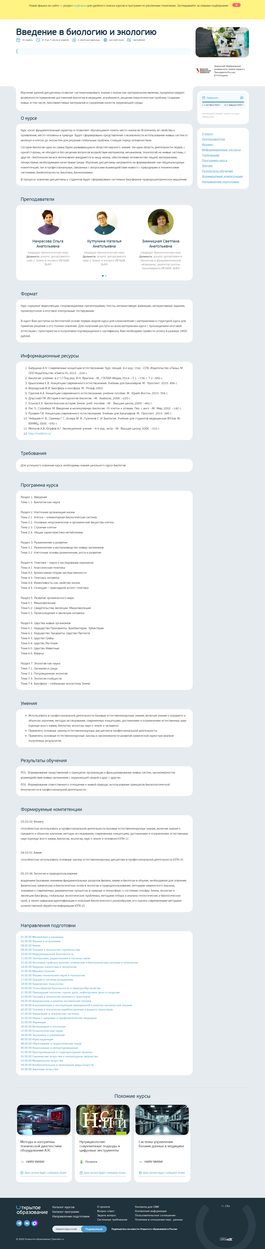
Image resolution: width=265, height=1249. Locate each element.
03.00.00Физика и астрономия (41, 941)
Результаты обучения (217, 171)
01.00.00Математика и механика (42, 937)
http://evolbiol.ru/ (40, 433)
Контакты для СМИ (147, 1206)
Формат (207, 144)
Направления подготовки (220, 182)
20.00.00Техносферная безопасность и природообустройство (61, 988)
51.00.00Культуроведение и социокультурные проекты (56, 1052)
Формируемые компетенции (222, 176)
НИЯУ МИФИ (35, 1162)
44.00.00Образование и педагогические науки (51, 1043)
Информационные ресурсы (221, 150)
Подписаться (94, 1229)
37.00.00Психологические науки (42, 1030)
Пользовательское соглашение (155, 1215)
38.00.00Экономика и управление (43, 1035)
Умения (207, 165)
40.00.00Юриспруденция (37, 1039)
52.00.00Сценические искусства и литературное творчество (59, 1056)
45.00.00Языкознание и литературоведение (49, 1048)
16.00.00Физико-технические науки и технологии (53, 975)
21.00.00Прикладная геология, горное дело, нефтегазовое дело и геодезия (70, 992)
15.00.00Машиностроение (38, 971)
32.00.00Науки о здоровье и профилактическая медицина (59, 1018)
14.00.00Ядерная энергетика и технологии (48, 967)
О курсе (207, 134)
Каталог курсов (63, 1207)
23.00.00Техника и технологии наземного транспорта (55, 996)
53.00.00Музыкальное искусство (42, 1060)
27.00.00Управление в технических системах (50, 1013)
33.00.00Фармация (33, 1022)
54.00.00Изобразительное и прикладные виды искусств (57, 1065)
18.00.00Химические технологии (42, 984)
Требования (210, 155)
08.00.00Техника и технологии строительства (50, 949)
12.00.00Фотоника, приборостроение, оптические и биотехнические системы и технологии (79, 962)
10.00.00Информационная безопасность (47, 954)
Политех (91, 1162)
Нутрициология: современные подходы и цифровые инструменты (100, 1146)
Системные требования (112, 1219)
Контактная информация (151, 1211)
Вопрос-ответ (105, 1211)
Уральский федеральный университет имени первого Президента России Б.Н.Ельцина (229, 71)
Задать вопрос (106, 1215)
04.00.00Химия (31, 945)
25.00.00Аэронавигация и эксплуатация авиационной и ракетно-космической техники (76, 1005)
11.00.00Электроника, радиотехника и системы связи (55, 958)
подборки (80, 5)
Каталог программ (65, 1212)
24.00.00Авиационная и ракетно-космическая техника (56, 1001)
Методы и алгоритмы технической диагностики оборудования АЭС (40, 1146)
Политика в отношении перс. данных (159, 1219)
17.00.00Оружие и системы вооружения (47, 979)
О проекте (103, 1206)
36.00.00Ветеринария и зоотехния (43, 1026)
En (228, 1206)
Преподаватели (213, 139)
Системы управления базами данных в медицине (161, 1144)
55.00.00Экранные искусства (39, 1069)
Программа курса (214, 160)
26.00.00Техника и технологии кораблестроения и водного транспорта (67, 1009)
